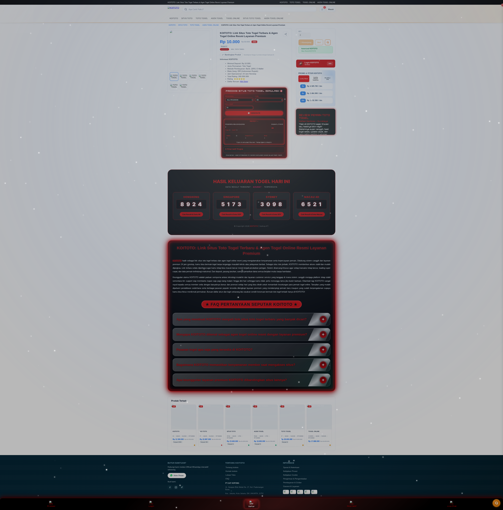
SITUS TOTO (186, 18)
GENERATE (254, 113)
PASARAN (229, 96)
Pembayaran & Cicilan (292, 483)
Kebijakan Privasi (290, 471)
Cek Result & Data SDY (271, 214)
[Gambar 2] (183, 76)
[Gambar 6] (183, 86)
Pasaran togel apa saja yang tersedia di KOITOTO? (214, 349)
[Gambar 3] (193, 76)
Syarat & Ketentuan (291, 467)
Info (330, 63)
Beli (319, 42)
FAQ (227, 479)
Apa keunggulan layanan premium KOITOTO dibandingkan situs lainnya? (231, 380)
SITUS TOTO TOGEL (252, 18)
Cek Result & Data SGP (231, 214)
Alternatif (352, 506)
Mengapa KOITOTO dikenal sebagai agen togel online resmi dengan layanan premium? (241, 334)
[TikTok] (182, 487)
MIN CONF (229, 104)
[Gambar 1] (174, 76)
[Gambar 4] (202, 76)
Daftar (251, 506)
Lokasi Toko (231, 475)
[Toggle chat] (496, 503)
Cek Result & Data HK (191, 214)
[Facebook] (170, 487)
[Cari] (185, 9)
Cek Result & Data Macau (311, 214)
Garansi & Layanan (291, 486)
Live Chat (451, 506)
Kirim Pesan (179, 476)
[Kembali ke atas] (497, 497)
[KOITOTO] (173, 9)
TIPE (257, 96)
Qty (300, 31)
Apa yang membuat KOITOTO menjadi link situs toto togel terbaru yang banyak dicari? (241, 319)
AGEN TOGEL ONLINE (326, 2)
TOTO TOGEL (295, 2)
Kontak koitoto (231, 471)
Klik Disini (244, 82)
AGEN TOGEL (217, 18)
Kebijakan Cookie (290, 475)
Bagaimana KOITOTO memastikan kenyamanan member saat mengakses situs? (235, 365)
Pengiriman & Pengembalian (295, 479)
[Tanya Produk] (328, 42)
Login (151, 506)
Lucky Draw (304, 78)
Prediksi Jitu (327, 78)
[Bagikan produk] (285, 34)
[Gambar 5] (174, 86)
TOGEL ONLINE (309, 2)
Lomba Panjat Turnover (316, 79)
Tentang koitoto (232, 467)
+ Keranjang (306, 42)
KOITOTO (284, 2)
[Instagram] (176, 487)
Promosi (51, 506)
